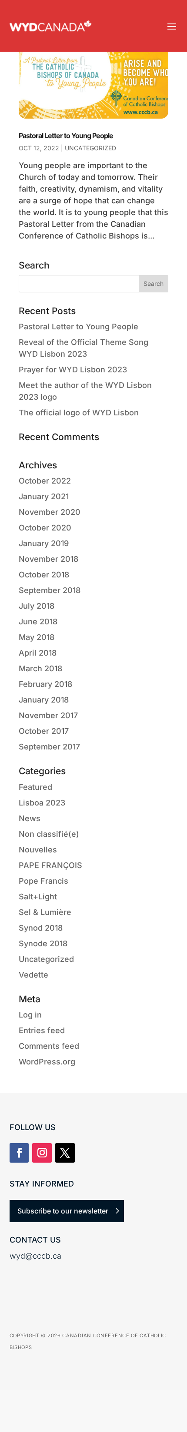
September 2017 (49, 746)
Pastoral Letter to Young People (66, 135)
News (29, 818)
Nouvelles (38, 849)
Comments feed (49, 1046)
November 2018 (48, 559)
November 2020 (49, 512)
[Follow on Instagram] (42, 1153)
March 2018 (40, 668)
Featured (35, 787)
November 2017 (48, 715)
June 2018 (38, 621)
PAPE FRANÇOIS (50, 865)
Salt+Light (38, 896)
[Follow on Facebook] (19, 1153)
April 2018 (38, 652)
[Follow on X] (65, 1153)
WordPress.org (47, 1061)
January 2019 (44, 543)
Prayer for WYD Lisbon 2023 (73, 369)
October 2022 (45, 480)
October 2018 (44, 574)
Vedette (33, 974)
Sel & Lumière (45, 912)
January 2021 (44, 496)
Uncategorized (90, 148)
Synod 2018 (41, 927)
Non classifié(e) (49, 834)
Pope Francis (43, 880)
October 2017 (44, 731)
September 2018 (49, 590)
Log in (30, 1014)
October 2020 (45, 527)
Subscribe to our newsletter (62, 1211)
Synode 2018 (43, 943)
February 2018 (45, 684)
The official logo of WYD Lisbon (79, 412)
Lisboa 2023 (42, 802)
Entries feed (42, 1030)
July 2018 (36, 605)
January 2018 (44, 699)
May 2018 (36, 637)
